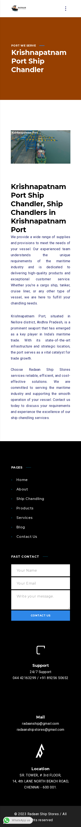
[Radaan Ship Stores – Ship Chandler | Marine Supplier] (18, 8)
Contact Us (26, 537)
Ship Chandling (30, 499)
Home (22, 480)
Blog (20, 527)
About (22, 489)
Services (24, 518)
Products (25, 508)
